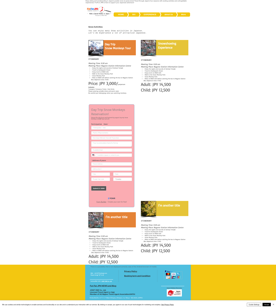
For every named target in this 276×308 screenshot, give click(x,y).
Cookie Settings (254, 304)
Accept (266, 304)
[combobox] (119, 297)
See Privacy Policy (167, 304)
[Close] (273, 304)
